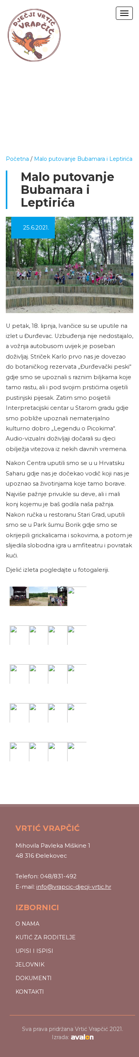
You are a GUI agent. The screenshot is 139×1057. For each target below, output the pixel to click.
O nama (27, 923)
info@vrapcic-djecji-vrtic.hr (73, 886)
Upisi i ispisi (34, 950)
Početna (17, 158)
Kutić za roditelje (45, 937)
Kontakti (29, 991)
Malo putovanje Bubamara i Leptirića (83, 158)
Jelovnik (29, 964)
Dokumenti (33, 978)
